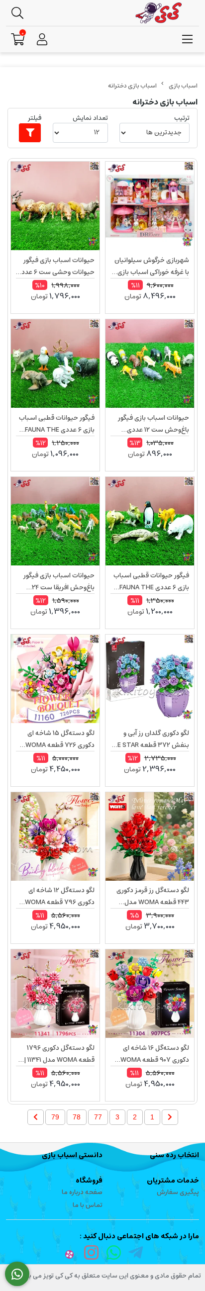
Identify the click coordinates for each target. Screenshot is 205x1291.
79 (55, 1117)
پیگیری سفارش (178, 1192)
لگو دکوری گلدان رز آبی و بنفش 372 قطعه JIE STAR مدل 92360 (151, 739)
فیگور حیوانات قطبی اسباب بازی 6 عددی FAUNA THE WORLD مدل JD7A (151, 582)
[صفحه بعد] (35, 1117)
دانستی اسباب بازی (72, 1155)
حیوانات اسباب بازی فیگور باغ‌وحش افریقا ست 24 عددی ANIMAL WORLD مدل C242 (59, 582)
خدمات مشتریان (173, 1181)
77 (98, 1117)
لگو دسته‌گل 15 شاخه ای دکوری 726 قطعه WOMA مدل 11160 (60, 739)
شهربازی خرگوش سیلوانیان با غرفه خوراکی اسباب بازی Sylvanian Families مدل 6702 (151, 266)
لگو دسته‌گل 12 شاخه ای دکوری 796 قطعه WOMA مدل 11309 (60, 897)
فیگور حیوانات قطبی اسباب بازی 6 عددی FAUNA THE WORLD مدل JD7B (57, 424)
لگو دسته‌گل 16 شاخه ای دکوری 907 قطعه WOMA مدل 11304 (154, 1054)
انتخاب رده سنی (174, 1155)
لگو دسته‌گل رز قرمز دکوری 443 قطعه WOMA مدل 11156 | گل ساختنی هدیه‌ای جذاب (152, 897)
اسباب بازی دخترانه (132, 86)
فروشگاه (89, 1181)
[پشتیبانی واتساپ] (17, 1274)
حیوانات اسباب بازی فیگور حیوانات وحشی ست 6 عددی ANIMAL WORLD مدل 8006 (55, 266)
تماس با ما (87, 1205)
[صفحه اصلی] (183, 86)
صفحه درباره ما (82, 1192)
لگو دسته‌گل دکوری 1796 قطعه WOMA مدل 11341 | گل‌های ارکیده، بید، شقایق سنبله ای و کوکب (59, 1054)
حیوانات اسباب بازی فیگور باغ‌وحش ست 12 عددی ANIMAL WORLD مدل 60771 (153, 424)
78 (77, 1117)
